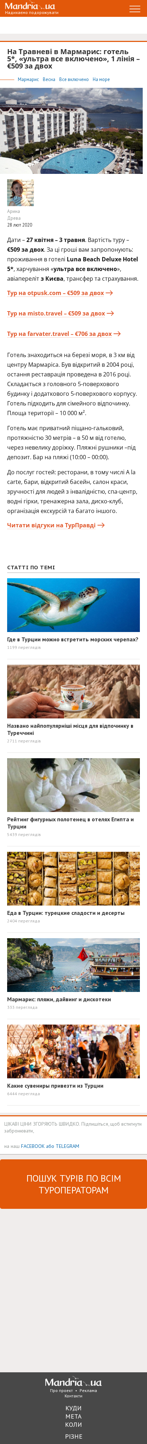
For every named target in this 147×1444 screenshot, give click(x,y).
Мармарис (29, 79)
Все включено (74, 79)
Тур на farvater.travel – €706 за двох (59, 334)
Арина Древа (14, 214)
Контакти (73, 1395)
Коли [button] (73, 1424)
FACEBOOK (33, 1146)
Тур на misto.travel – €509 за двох (56, 313)
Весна (49, 79)
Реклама (88, 1390)
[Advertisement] (73, 1290)
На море (101, 79)
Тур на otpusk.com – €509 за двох (55, 293)
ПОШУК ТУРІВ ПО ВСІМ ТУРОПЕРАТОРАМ (73, 1184)
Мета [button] (73, 1416)
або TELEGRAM (62, 1146)
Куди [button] (73, 1408)
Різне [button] (73, 1436)
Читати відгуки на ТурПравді (51, 525)
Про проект (61, 1390)
